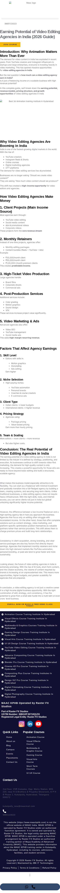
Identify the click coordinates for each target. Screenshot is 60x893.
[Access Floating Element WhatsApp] (26, 886)
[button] (30, 18)
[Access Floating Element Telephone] (33, 886)
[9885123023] (4, 811)
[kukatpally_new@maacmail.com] (4, 802)
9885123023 (9, 815)
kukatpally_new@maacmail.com (19, 806)
